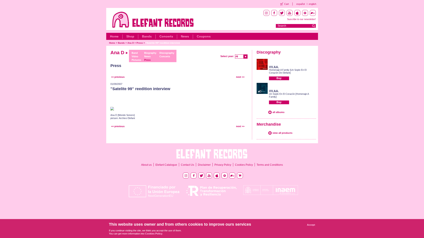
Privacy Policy (222, 164)
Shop (130, 36)
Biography (150, 53)
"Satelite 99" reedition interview (163, 43)
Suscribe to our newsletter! (301, 19)
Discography (166, 53)
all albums (278, 112)
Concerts (166, 36)
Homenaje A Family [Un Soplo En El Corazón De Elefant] (288, 71)
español (300, 4)
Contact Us (187, 164)
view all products (282, 133)
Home (114, 36)
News (185, 36)
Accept (311, 224)
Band (135, 53)
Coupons (204, 36)
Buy (279, 78)
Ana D (130, 43)
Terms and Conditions (270, 164)
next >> (240, 77)
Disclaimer (204, 164)
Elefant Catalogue (166, 164)
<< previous (118, 77)
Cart (286, 4)
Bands (147, 36)
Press (139, 43)
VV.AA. (274, 67)
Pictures (136, 60)
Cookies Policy (244, 164)
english (312, 4)
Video (135, 56)
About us (146, 164)
